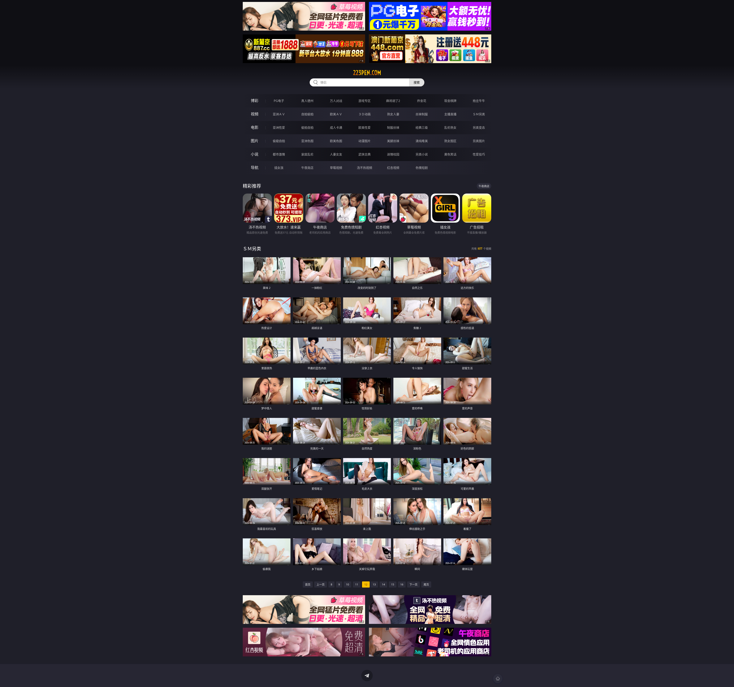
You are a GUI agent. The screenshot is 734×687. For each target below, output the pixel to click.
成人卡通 (336, 127)
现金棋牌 (450, 101)
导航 (254, 167)
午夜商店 (307, 168)
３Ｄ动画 (364, 114)
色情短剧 (422, 168)
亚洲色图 (307, 141)
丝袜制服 (422, 114)
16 (401, 584)
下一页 (413, 584)
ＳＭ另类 (479, 114)
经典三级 (422, 127)
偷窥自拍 (279, 141)
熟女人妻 (393, 114)
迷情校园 (393, 154)
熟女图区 (450, 141)
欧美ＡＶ (336, 114)
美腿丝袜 (393, 141)
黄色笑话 (450, 154)
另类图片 (479, 141)
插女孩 (278, 168)
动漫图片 (364, 141)
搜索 (417, 82)
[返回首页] (497, 678)
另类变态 (479, 127)
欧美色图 (336, 141)
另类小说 (422, 154)
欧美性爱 (364, 127)
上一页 (321, 584)
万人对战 (336, 101)
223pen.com (367, 73)
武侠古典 (364, 154)
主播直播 (450, 114)
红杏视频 (393, 168)
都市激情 (279, 154)
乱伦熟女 (450, 127)
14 (383, 584)
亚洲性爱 (279, 127)
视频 (254, 114)
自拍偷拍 (307, 114)
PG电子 (279, 101)
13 (374, 584)
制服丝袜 (393, 127)
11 (356, 584)
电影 (254, 127)
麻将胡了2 (393, 101)
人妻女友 (336, 154)
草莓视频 (336, 168)
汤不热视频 (364, 168)
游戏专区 (364, 101)
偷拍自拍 (307, 127)
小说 (254, 154)
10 (347, 584)
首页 (307, 584)
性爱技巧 (479, 154)
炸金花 (421, 101)
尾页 (426, 584)
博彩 (254, 100)
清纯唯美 (422, 141)
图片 (254, 140)
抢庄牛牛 (479, 101)
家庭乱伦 (307, 154)
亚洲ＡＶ (279, 114)
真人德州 (307, 101)
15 (392, 584)
